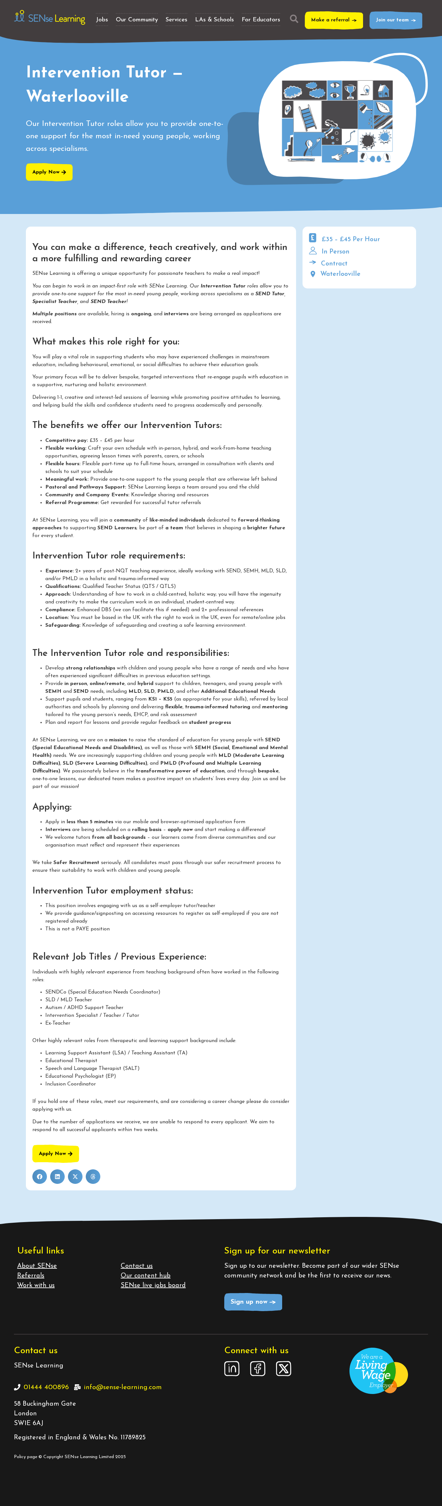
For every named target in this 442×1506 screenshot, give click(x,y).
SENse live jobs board (153, 1285)
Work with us (36, 1285)
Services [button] (176, 20)
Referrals (30, 1276)
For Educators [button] (261, 20)
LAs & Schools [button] (214, 20)
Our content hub (146, 1276)
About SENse (37, 1266)
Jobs (102, 20)
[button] (39, 1176)
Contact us (137, 1266)
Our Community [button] (137, 20)
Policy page (25, 1457)
